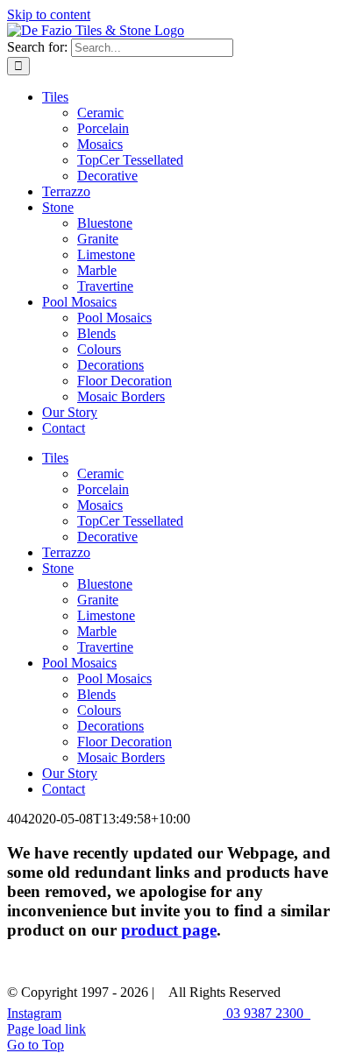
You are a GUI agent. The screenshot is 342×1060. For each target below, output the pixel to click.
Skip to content (48, 14)
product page (169, 930)
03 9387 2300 (266, 1013)
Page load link (46, 1028)
